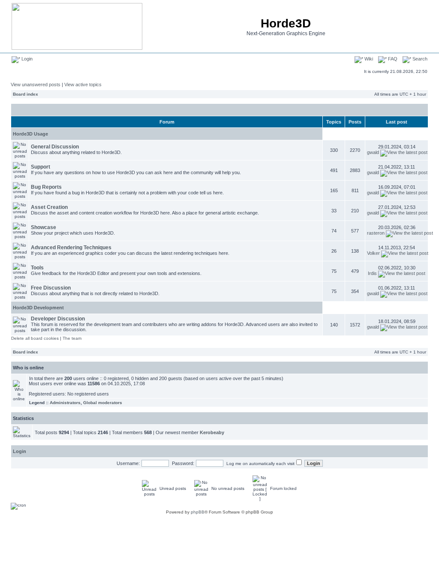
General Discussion (55, 147)
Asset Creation (49, 207)
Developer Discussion (58, 319)
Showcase (43, 227)
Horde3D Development (38, 307)
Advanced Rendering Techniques (71, 248)
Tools (37, 268)
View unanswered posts (35, 84)
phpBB (197, 512)
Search (419, 58)
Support (40, 167)
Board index (25, 94)
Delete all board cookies (35, 338)
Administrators (65, 402)
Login (26, 58)
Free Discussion (51, 288)
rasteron (376, 233)
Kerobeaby (212, 432)
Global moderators (102, 402)
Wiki (368, 58)
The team (72, 338)
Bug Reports (46, 187)
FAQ (392, 58)
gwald (373, 152)
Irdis (372, 273)
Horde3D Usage (30, 133)
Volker (373, 253)
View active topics (83, 84)
